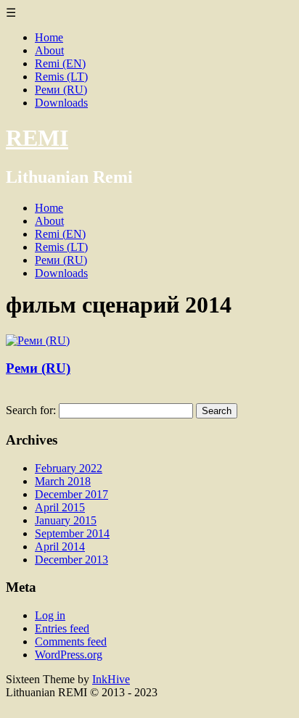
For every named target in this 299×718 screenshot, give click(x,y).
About (49, 50)
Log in (50, 615)
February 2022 (68, 468)
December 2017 (71, 494)
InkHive (111, 679)
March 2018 (63, 481)
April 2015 (60, 507)
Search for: (31, 410)
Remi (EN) (60, 63)
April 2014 (60, 546)
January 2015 (66, 520)
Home (49, 37)
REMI (37, 138)
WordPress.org (68, 654)
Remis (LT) (61, 76)
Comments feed (71, 641)
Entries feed (62, 628)
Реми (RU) (61, 89)
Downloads (61, 102)
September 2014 (72, 533)
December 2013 (71, 559)
